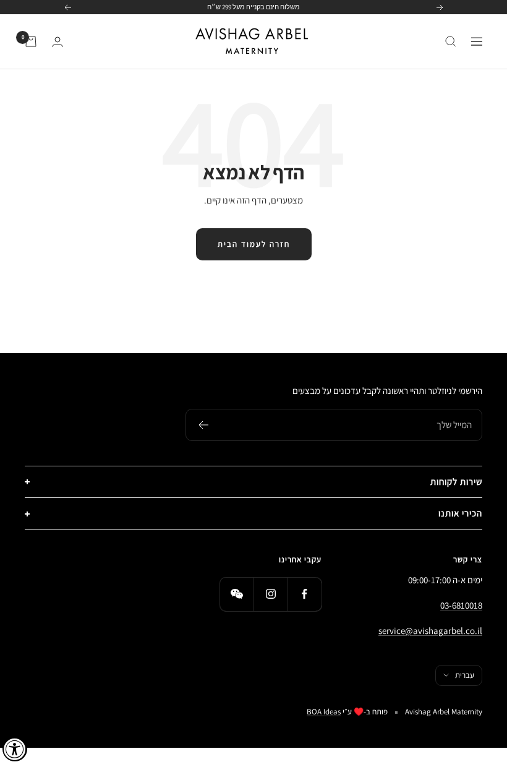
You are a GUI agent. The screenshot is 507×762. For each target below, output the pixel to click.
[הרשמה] (203, 425)
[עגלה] (31, 41)
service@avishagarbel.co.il (430, 630)
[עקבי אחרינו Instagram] (271, 594)
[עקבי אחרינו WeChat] (236, 594)
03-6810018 (461, 605)
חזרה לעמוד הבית (254, 244)
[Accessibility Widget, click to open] (14, 749)
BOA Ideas (324, 711)
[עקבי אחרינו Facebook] (305, 594)
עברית (464, 675)
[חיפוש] (450, 41)
